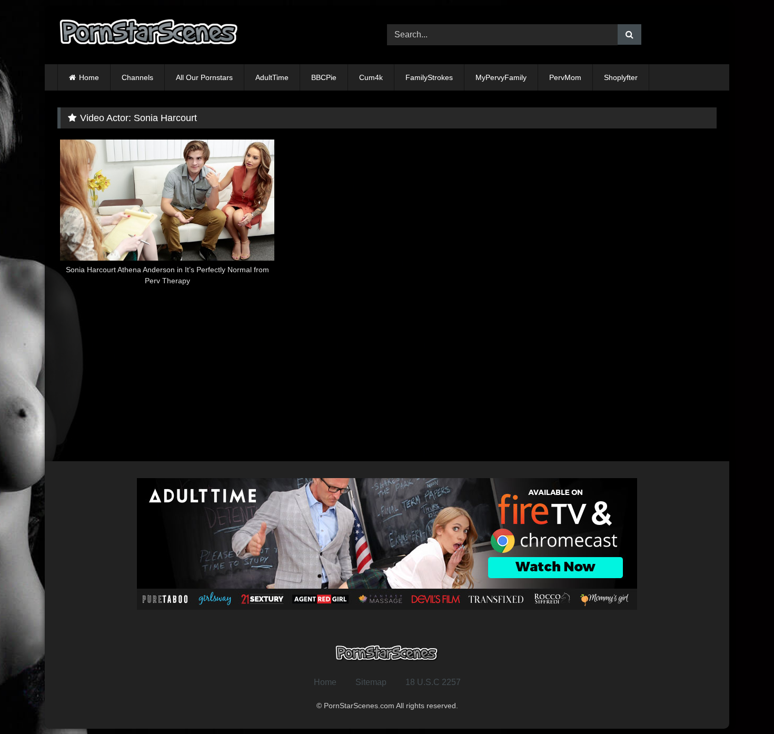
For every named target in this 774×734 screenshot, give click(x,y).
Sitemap (370, 682)
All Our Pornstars (204, 77)
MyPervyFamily (501, 77)
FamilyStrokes (429, 77)
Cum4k (371, 77)
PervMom (565, 77)
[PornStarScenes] (149, 35)
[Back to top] (741, 702)
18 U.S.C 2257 (433, 682)
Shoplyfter (621, 77)
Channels (137, 77)
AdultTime (272, 77)
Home (89, 77)
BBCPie (323, 77)
